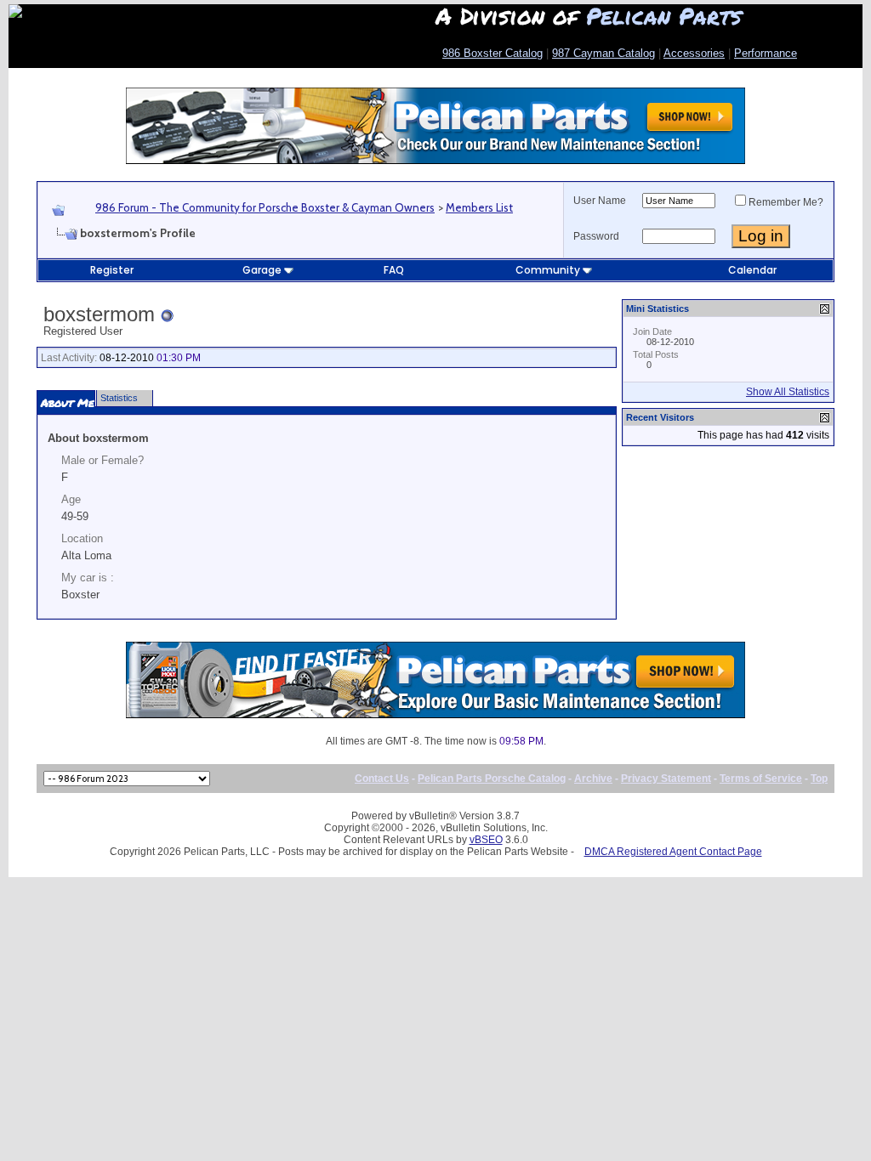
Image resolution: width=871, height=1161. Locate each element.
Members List (479, 207)
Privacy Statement (666, 778)
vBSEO (486, 840)
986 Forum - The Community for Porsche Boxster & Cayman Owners (265, 207)
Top (819, 778)
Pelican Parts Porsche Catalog (492, 778)
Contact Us (382, 778)
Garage (262, 270)
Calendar (752, 270)
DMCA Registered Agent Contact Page (673, 852)
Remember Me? (786, 202)
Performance (765, 53)
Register (112, 270)
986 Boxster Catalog (492, 53)
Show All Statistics (787, 392)
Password (596, 236)
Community (547, 270)
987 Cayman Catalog (603, 53)
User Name (599, 201)
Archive (593, 778)
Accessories (694, 53)
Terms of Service (761, 778)
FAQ (394, 270)
